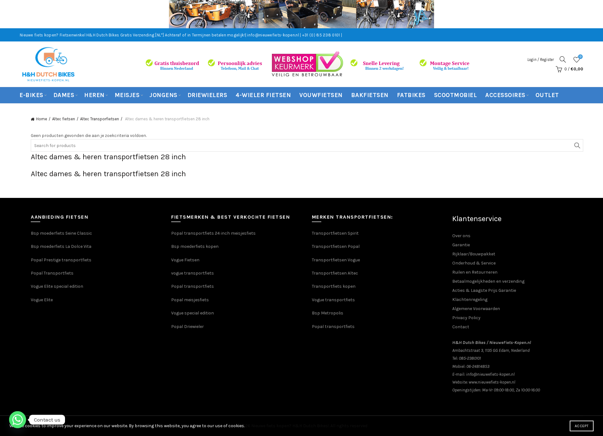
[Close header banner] (593, 14)
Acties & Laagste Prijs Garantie (484, 290)
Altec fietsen (63, 119)
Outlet (547, 95)
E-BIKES (31, 95)
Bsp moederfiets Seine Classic (62, 233)
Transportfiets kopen (334, 286)
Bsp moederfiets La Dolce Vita (61, 246)
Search (577, 145)
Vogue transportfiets (333, 299)
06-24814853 (477, 366)
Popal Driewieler (187, 326)
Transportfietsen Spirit (335, 233)
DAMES (63, 95)
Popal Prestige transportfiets (61, 260)
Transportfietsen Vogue (336, 260)
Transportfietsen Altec (335, 273)
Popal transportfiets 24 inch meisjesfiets (213, 233)
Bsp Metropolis (327, 313)
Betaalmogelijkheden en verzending (488, 281)
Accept (582, 426)
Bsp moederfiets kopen (195, 246)
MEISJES (127, 95)
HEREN (94, 95)
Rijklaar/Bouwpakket (473, 254)
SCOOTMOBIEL (455, 95)
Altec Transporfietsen (99, 119)
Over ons (461, 235)
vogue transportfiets (192, 273)
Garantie (461, 245)
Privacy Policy (466, 317)
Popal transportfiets (192, 286)
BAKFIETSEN (369, 95)
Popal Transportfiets (52, 273)
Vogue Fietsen (185, 260)
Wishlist (580, 56)
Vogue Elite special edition (57, 286)
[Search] (563, 59)
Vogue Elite (42, 299)
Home (41, 119)
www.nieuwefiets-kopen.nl (492, 382)
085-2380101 (470, 358)
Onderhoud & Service (474, 263)
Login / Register (540, 59)
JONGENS (163, 95)
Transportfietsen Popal (336, 246)
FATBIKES (411, 95)
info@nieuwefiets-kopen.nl (490, 374)
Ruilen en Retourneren (474, 272)
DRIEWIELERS (207, 95)
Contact (460, 327)
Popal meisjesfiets (190, 299)
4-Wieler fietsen (263, 95)
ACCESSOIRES (505, 95)
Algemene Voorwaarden (476, 308)
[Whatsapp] (17, 419)
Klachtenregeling (469, 299)
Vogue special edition (192, 313)
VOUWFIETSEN (321, 95)
